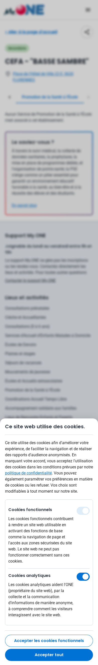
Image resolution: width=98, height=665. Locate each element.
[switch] (83, 577)
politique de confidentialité (28, 473)
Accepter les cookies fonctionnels (49, 641)
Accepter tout (49, 655)
